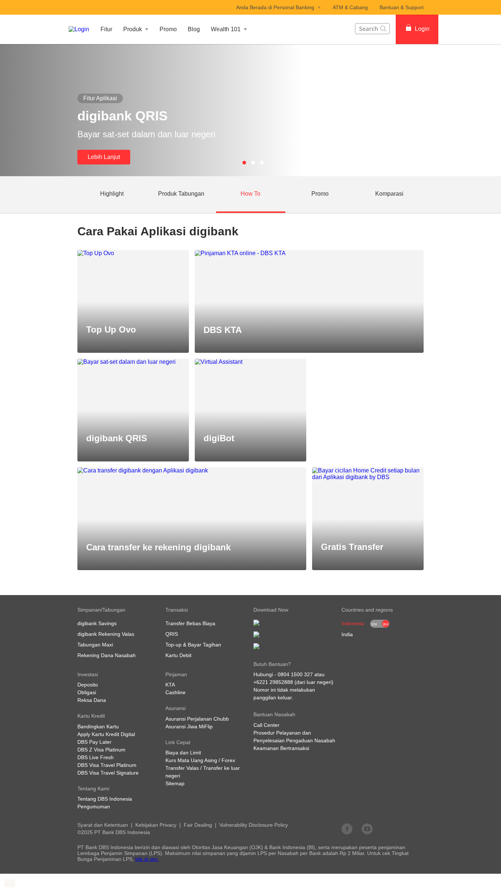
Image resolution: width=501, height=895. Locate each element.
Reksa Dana (91, 700)
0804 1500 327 (295, 674)
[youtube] (367, 828)
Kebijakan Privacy (155, 825)
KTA (170, 685)
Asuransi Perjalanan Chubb (197, 719)
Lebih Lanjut (104, 157)
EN (374, 624)
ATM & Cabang (350, 7)
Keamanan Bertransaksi (281, 748)
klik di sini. (147, 859)
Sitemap (174, 783)
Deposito (87, 685)
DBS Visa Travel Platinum (106, 765)
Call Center (266, 725)
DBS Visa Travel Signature (108, 773)
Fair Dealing (198, 825)
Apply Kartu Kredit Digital (106, 734)
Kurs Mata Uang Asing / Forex (200, 760)
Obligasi (86, 692)
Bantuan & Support (402, 7)
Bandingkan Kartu (98, 726)
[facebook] (346, 828)
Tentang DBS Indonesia (104, 799)
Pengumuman (93, 806)
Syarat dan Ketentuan (102, 825)
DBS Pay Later (94, 742)
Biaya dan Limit (183, 753)
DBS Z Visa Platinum (101, 750)
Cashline (175, 692)
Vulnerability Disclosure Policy (253, 825)
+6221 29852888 (273, 682)
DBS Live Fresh (95, 757)
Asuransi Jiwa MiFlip (189, 726)
